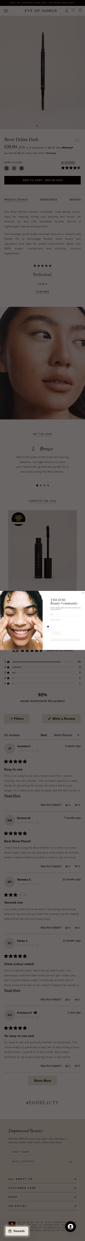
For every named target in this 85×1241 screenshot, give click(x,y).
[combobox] (48, 626)
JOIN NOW (56, 633)
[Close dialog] (83, 593)
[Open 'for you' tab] (70, 1226)
